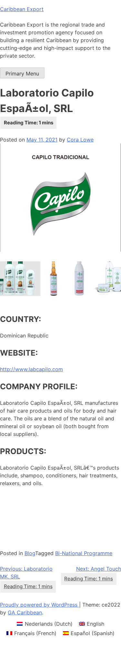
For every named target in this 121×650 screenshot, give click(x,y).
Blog (30, 553)
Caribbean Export (22, 9)
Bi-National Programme (83, 553)
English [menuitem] (95, 624)
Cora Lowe (80, 139)
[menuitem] (45, 623)
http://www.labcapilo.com (31, 369)
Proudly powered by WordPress (39, 604)
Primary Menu (22, 73)
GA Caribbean (25, 612)
